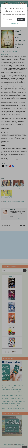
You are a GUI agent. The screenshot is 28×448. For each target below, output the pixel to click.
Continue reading (14, 23)
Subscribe (20, 19)
